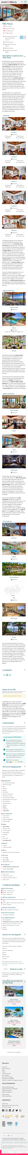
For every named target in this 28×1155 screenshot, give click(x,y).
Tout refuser (15, 1152)
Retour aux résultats (14, 1052)
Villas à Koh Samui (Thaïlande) (9, 1089)
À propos (4, 1067)
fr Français (11, 1135)
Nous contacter (6, 1068)
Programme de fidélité (8, 1078)
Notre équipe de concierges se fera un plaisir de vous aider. (13, 963)
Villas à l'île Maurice (7, 1092)
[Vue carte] (7, 675)
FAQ (3, 1070)
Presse (4, 1072)
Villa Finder (5, 1104)
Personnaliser (6, 1152)
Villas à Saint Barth (7, 1096)
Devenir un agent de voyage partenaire (12, 1080)
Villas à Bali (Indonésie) (8, 1087)
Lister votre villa (6, 1073)
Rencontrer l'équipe (7, 1077)
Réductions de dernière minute (10, 1105)
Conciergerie (5, 1075)
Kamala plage (8, 26)
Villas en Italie (5, 1094)
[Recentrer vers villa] (10, 675)
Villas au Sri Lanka (6, 1090)
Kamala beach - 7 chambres (14, 1022)
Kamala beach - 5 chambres (14, 1001)
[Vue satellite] (4, 675)
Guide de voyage (6, 1107)
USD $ (5, 969)
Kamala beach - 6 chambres (14, 1042)
